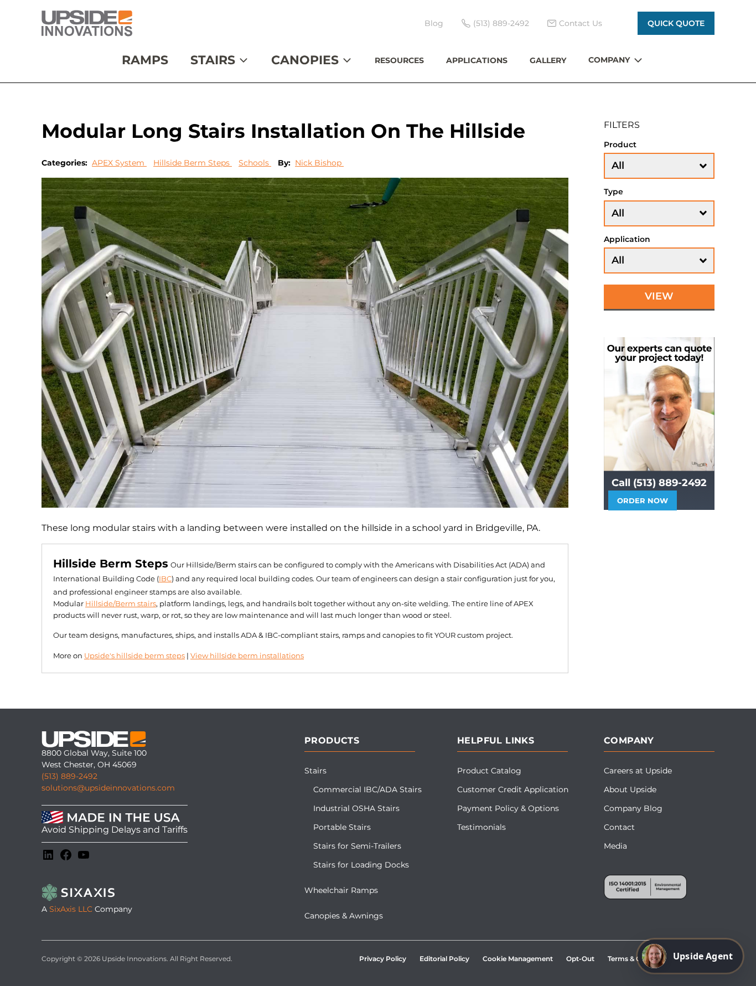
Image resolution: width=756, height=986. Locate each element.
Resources (399, 60)
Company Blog (633, 808)
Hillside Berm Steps (192, 163)
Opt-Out (580, 958)
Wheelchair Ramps (341, 890)
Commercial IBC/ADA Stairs (367, 789)
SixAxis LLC (70, 909)
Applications (477, 60)
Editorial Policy (444, 958)
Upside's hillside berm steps (134, 656)
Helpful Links (495, 740)
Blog (433, 23)
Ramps (145, 60)
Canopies (305, 60)
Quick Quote (676, 23)
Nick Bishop (319, 163)
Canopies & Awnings (343, 916)
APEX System (119, 163)
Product (620, 144)
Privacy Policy (382, 958)
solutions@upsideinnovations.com (108, 788)
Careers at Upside (638, 771)
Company (609, 60)
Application (627, 239)
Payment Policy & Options (508, 808)
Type (613, 192)
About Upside (630, 789)
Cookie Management (518, 958)
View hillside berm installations (247, 656)
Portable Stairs (342, 827)
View (659, 297)
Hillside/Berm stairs (120, 604)
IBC (165, 579)
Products (331, 740)
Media (615, 846)
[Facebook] (66, 854)
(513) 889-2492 (69, 776)
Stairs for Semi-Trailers (357, 846)
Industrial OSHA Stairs (356, 808)
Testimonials (481, 827)
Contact (619, 827)
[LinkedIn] (48, 854)
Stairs (212, 60)
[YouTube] (83, 854)
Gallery (548, 60)
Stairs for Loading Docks (361, 865)
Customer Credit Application (512, 789)
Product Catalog (489, 771)
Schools (255, 163)
